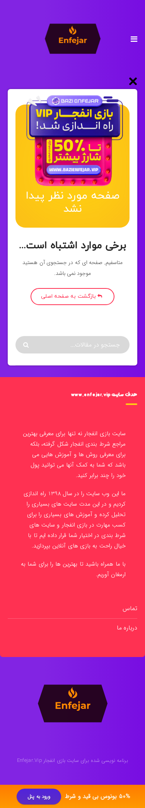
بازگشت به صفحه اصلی (69, 296)
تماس (130, 608)
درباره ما (127, 628)
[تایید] (27, 345)
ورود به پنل (38, 797)
